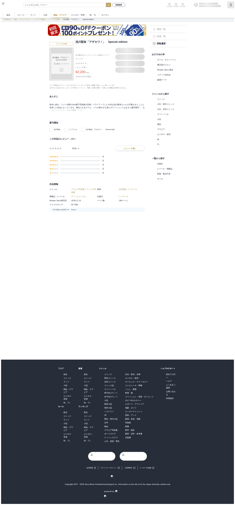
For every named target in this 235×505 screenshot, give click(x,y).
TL (158, 144)
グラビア (161, 129)
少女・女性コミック (165, 109)
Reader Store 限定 (165, 70)
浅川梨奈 (57, 129)
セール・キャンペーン (166, 60)
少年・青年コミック (165, 104)
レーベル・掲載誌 (164, 169)
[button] (147, 468)
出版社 (160, 164)
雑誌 (159, 124)
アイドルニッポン (78, 196)
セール (160, 179)
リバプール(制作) (96, 55)
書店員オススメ (164, 65)
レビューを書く (81, 67)
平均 (74, 148)
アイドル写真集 (54, 19)
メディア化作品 (164, 75)
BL (158, 139)
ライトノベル (163, 114)
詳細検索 (118, 5)
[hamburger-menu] (231, 5)
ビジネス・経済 (164, 134)
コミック (161, 99)
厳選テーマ (162, 80)
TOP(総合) (7, 19)
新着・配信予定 (164, 174)
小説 (159, 119)
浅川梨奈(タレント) (82, 55)
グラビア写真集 (39, 19)
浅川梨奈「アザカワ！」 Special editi (100, 129)
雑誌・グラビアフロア (22, 19)
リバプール (73, 129)
